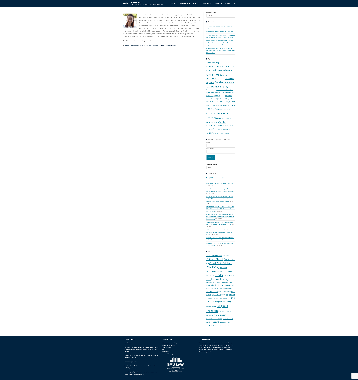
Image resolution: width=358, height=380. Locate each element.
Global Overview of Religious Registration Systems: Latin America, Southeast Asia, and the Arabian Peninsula (220, 232)
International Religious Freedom (218, 92)
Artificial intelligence (214, 63)
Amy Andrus (127, 355)
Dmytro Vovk (128, 347)
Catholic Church (214, 66)
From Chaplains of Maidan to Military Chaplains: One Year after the (151, 45)
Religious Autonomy (223, 109)
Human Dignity (219, 86)
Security (216, 129)
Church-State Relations (220, 70)
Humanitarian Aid (211, 90)
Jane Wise (127, 366)
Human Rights (220, 90)
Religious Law (222, 118)
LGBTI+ (216, 95)
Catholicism (229, 66)
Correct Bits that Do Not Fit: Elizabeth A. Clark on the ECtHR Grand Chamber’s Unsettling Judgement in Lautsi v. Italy (220, 217)
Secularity (209, 129)
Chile (207, 70)
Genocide (208, 87)
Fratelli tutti (222, 78)
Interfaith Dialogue (228, 90)
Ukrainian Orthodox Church (222, 133)
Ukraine (210, 132)
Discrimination (212, 78)
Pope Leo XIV (216, 102)
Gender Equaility (228, 82)
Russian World (228, 126)
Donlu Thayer (128, 372)
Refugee (223, 102)
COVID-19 (212, 74)
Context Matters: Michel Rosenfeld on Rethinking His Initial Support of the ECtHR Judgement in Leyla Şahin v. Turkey (220, 51)
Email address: (210, 148)
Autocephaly (226, 63)
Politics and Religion (224, 99)
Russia (216, 122)
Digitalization (222, 75)
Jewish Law (209, 96)
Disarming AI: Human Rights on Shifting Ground (219, 31)
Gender (219, 82)
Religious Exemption (211, 113)
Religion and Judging (221, 105)
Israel (232, 92)
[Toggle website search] (234, 3)
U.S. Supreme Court (225, 129)
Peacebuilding (212, 99)
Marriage (222, 95)
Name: (208, 143)
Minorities (228, 96)
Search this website (211, 13)
